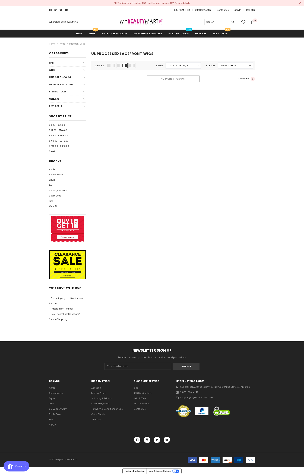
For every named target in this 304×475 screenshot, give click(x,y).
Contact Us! (140, 408)
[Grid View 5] (131, 65)
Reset (52, 151)
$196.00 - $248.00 (58, 140)
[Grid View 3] (118, 65)
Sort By (210, 65)
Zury (51, 185)
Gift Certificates (203, 9)
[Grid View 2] (113, 65)
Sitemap (95, 419)
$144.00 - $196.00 (58, 135)
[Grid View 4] (125, 65)
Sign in (237, 9)
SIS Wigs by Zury (58, 190)
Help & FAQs (140, 398)
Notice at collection (134, 471)
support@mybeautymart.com (196, 397)
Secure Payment (100, 403)
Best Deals (220, 33)
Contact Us (223, 9)
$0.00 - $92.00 (57, 124)
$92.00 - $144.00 (58, 130)
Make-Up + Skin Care (148, 33)
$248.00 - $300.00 (59, 146)
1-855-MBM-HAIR (181, 9)
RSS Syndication (142, 393)
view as (99, 65)
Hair (79, 33)
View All (53, 206)
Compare (246, 78)
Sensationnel (56, 174)
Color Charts (98, 414)
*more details (182, 3)
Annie (52, 169)
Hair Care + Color (114, 33)
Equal (52, 179)
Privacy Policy (98, 393)
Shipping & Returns (101, 398)
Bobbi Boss (55, 195)
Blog (136, 387)
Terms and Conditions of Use (107, 408)
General (201, 33)
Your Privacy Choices (160, 471)
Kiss (51, 200)
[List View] (109, 65)
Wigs (92, 33)
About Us (96, 387)
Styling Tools (178, 33)
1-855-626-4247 (189, 392)
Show (159, 65)
